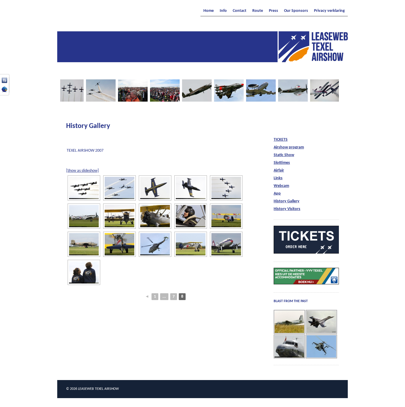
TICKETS (281, 139)
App (277, 193)
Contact (239, 11)
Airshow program (289, 147)
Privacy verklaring (329, 11)
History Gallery (286, 201)
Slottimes (282, 163)
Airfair (279, 170)
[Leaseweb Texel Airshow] (202, 60)
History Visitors (287, 209)
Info (223, 11)
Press (273, 11)
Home (208, 11)
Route (257, 11)
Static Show (284, 155)
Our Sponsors (296, 11)
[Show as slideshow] (82, 171)
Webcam (281, 186)
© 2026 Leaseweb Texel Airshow (92, 389)
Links (278, 178)
